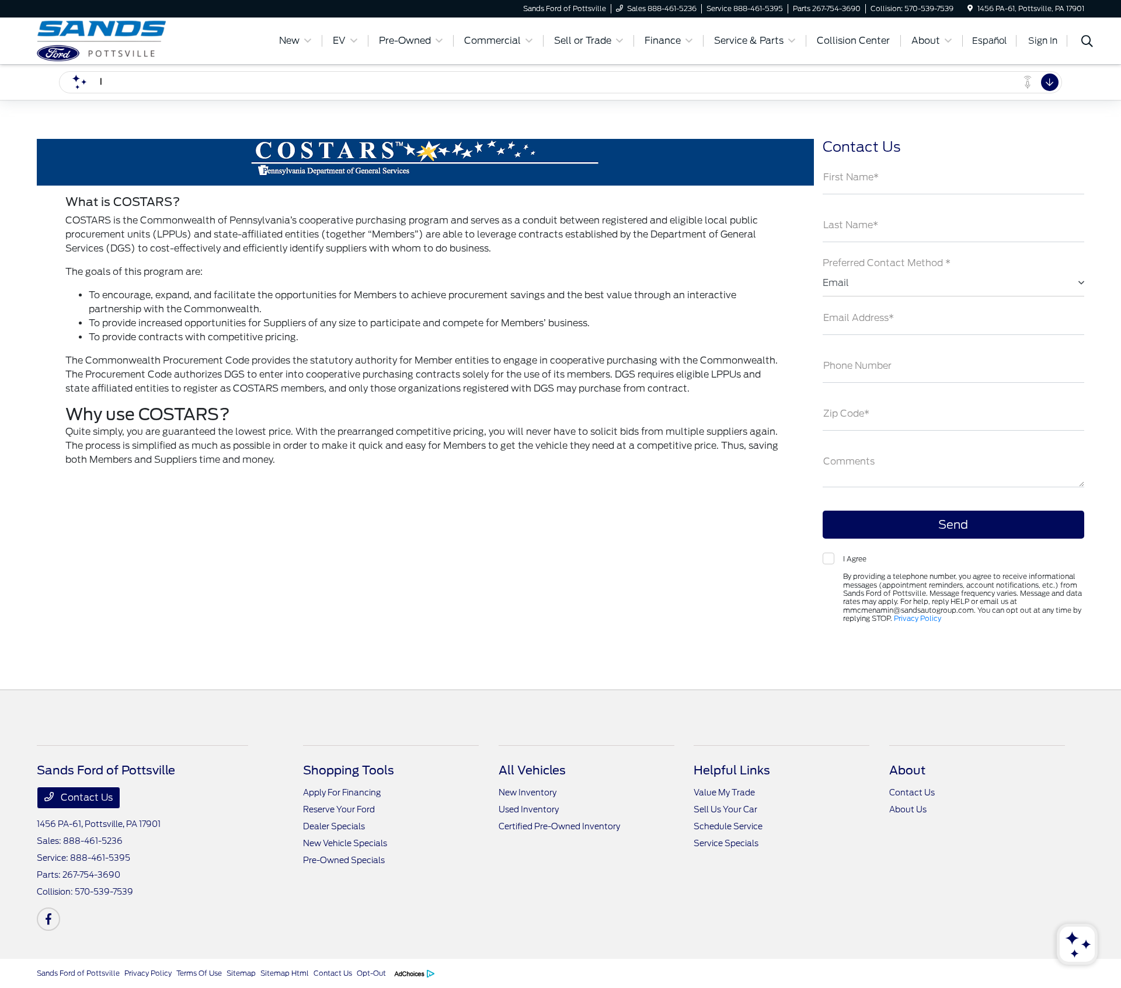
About (907, 770)
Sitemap (241, 973)
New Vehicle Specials (345, 843)
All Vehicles (532, 770)
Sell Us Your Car (725, 809)
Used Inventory (529, 809)
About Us (908, 809)
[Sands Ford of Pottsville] (137, 40)
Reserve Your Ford (339, 809)
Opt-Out (371, 973)
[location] (970, 8)
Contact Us (85, 797)
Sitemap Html (284, 973)
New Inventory (527, 792)
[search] (1087, 42)
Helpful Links (732, 770)
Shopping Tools (348, 770)
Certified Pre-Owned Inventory (559, 826)
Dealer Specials (334, 826)
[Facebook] (48, 919)
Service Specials (726, 843)
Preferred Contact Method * (887, 262)
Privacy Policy (917, 618)
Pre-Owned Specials (344, 860)
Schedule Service (728, 826)
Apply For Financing (342, 792)
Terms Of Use (199, 973)
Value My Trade (724, 792)
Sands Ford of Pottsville (78, 973)
